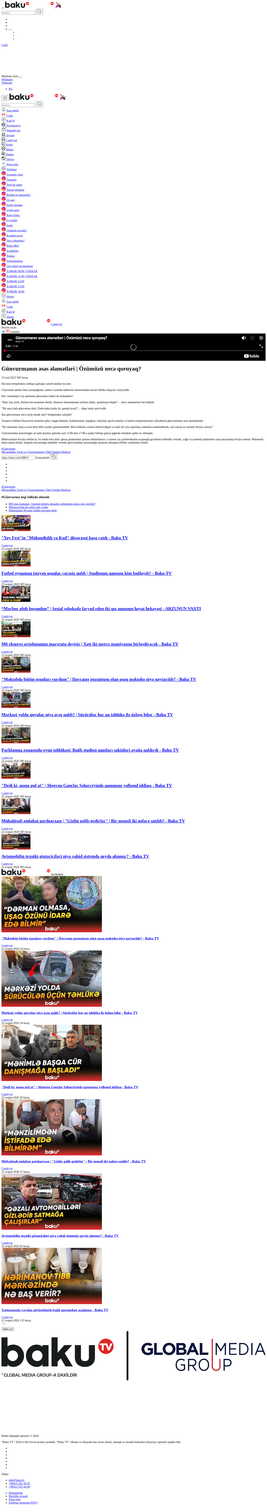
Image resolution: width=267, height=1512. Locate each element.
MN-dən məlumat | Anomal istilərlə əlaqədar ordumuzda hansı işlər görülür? (52, 503)
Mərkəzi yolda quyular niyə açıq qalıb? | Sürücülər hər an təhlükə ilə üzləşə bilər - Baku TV (87, 714)
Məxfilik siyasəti (18, 1496)
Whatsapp (7, 79)
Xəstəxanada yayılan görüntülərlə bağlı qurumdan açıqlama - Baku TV (55, 1310)
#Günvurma (8, 448)
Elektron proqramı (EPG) (23, 1502)
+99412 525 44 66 (19, 1486)
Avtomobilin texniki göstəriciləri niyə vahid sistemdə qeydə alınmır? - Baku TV (75, 856)
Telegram (6, 82)
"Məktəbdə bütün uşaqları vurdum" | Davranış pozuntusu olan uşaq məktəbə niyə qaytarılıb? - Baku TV (98, 679)
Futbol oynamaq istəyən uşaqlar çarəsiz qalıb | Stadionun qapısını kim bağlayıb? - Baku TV (86, 573)
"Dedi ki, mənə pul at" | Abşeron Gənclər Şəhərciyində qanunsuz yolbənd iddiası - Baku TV (86, 785)
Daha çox (8, 1329)
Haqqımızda (16, 1492)
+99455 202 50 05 (19, 1483)
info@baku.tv (17, 1480)
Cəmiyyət (56, 324)
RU (11, 88)
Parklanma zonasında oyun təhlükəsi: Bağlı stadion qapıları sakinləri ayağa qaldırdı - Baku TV (90, 750)
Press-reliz (15, 1499)
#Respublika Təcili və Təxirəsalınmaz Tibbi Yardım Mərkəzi (35, 452)
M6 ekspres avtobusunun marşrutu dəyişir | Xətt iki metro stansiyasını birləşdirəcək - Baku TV (89, 644)
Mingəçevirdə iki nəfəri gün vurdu (28, 507)
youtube (15, 331)
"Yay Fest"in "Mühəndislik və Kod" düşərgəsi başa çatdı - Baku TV (64, 537)
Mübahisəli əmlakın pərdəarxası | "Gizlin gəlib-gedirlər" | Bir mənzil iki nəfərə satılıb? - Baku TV (93, 820)
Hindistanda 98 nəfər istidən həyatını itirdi (33, 510)
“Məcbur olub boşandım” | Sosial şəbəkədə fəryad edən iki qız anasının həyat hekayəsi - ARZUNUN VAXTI (101, 608)
